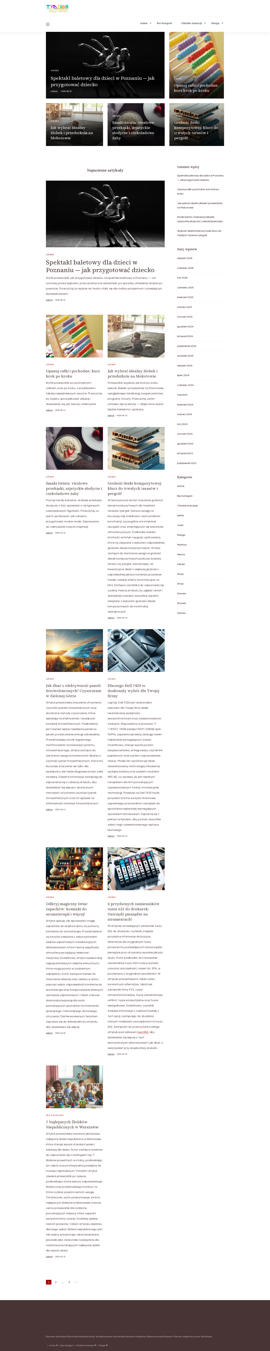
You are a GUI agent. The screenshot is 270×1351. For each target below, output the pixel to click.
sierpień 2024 (184, 365)
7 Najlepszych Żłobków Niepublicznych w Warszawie (72, 1124)
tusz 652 (142, 1032)
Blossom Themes (173, 1337)
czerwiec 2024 (185, 385)
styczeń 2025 (184, 317)
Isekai (180, 515)
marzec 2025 (184, 307)
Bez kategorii (164, 23)
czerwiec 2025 (185, 287)
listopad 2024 (185, 336)
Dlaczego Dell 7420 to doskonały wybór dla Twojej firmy (133, 690)
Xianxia (181, 613)
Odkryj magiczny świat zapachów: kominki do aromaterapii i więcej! (67, 909)
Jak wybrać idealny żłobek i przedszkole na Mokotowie (72, 133)
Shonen (181, 593)
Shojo (180, 574)
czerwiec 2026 (185, 268)
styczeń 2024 (184, 434)
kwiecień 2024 (185, 404)
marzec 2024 (184, 414)
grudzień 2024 (185, 326)
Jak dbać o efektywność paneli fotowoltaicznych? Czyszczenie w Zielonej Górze (73, 690)
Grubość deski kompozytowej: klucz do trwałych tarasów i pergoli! (196, 130)
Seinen (181, 564)
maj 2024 (182, 395)
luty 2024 (182, 424)
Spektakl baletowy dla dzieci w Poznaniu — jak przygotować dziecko (100, 266)
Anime (144, 23)
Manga (215, 23)
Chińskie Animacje (191, 23)
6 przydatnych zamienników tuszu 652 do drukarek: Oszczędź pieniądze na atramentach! (133, 911)
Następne (76, 1282)
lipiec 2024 (183, 375)
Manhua (181, 544)
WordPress (206, 1337)
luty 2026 (182, 277)
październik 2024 (186, 346)
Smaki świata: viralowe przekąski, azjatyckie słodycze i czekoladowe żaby (133, 130)
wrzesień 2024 (185, 356)
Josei (180, 525)
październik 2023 (186, 463)
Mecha (181, 554)
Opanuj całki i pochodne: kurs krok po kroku (196, 88)
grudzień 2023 (185, 443)
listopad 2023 (185, 453)
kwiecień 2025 (185, 297)
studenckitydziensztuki (83, 1337)
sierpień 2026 (184, 258)
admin (54, 91)
